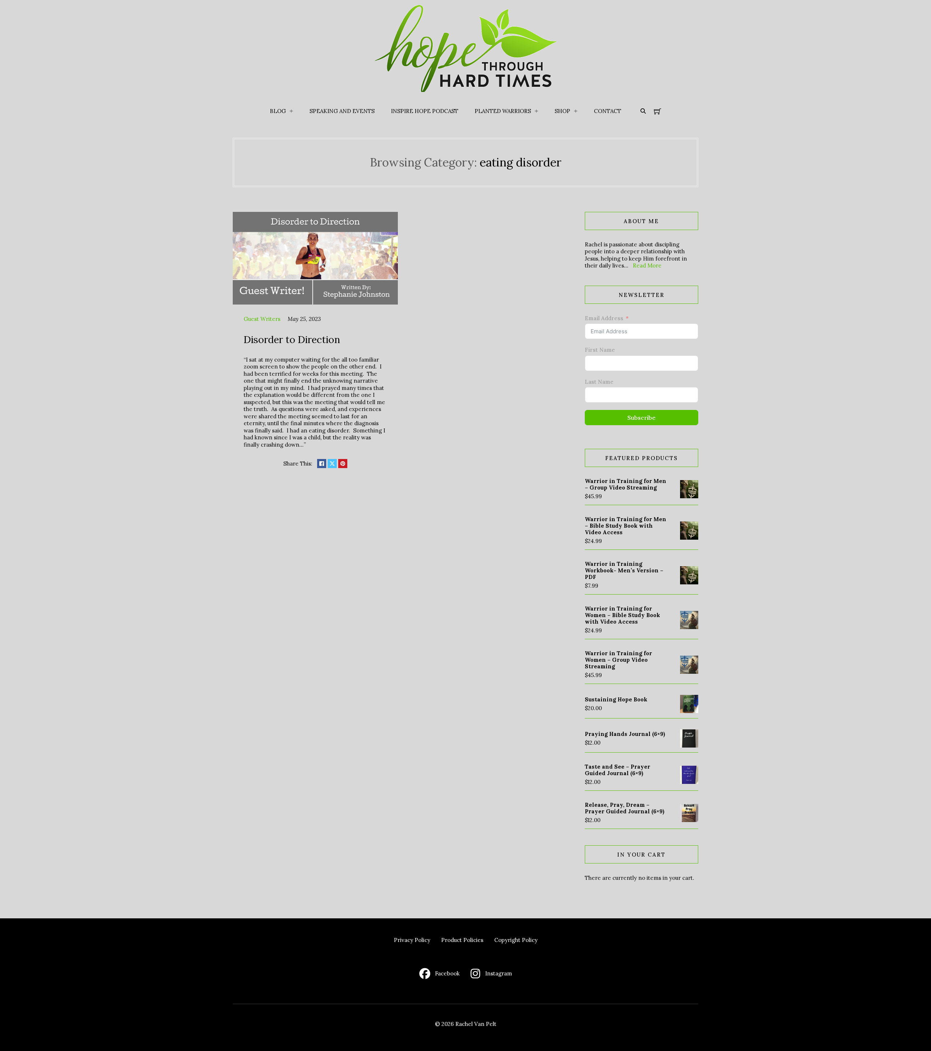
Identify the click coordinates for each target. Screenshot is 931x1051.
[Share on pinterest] (342, 463)
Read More (647, 265)
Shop (562, 111)
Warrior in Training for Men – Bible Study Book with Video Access (625, 526)
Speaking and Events (342, 111)
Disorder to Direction (292, 339)
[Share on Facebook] (321, 463)
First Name (600, 349)
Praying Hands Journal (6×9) (625, 733)
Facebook (447, 973)
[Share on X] (332, 463)
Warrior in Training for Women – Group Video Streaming (618, 660)
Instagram (498, 973)
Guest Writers (262, 318)
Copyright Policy (516, 940)
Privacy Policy (412, 940)
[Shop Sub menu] (576, 111)
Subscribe (641, 417)
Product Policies (462, 940)
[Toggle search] (643, 111)
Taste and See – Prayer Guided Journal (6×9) (617, 770)
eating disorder (521, 162)
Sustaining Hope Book (616, 699)
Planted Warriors (503, 111)
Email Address (604, 318)
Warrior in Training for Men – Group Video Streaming (625, 484)
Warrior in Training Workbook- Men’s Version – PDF (624, 570)
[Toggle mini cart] (657, 111)
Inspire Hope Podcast (424, 111)
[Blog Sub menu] (291, 111)
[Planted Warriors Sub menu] (536, 111)
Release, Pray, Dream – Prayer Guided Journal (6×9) (624, 808)
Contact (607, 111)
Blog (278, 111)
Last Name (599, 381)
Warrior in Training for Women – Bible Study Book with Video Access (622, 615)
